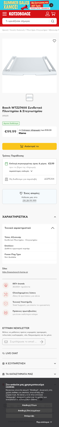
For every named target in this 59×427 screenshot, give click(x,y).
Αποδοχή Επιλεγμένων (29, 410)
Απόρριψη (29, 415)
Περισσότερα (43, 422)
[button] (29, 217)
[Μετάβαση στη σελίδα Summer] (29, 5)
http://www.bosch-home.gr (15, 272)
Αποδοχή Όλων (29, 405)
